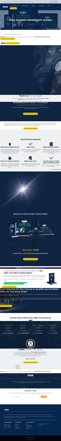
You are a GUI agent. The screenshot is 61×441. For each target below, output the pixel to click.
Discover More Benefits (56, 169)
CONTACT (28, 428)
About (48, 5)
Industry (34, 5)
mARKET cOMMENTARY (17, 428)
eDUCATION (17, 425)
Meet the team (6, 1)
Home (5, 34)
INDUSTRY (17, 424)
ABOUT (27, 424)
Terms (28, 439)
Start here (13, 8)
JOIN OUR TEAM (29, 427)
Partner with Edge (15, 1)
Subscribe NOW (24, 1)
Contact (30, 1)
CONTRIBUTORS (29, 425)
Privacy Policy (32, 439)
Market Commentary (14, 5)
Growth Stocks (25, 5)
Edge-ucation (41, 5)
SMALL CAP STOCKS (7, 427)
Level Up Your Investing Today (12, 43)
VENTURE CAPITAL (7, 425)
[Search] (41, 1)
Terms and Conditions (15, 417)
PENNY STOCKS (6, 424)
